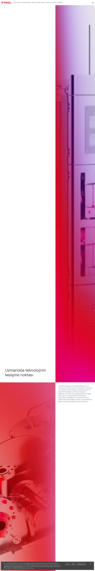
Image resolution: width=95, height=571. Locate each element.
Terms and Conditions (18, 566)
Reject (73, 564)
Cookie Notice (7, 566)
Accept (67, 564)
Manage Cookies (81, 564)
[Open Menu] (92, 2)
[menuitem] (17, 3)
